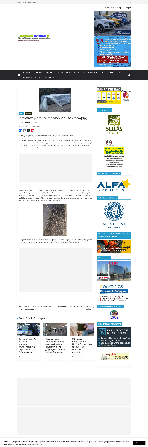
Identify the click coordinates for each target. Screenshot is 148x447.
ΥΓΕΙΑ (102, 73)
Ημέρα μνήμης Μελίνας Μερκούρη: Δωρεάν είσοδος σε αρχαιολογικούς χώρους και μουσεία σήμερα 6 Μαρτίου (55, 345)
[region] (74, 442)
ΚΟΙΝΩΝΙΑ (38, 73)
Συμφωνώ (139, 443)
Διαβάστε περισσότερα (35, 444)
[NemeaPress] (19, 75)
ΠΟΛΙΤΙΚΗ (59, 73)
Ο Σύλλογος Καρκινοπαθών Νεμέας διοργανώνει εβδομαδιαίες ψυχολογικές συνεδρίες (82, 345)
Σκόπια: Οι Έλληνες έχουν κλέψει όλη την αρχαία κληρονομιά (35, 307)
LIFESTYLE (111, 73)
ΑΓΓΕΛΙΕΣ (38, 77)
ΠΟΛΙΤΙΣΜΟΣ (70, 73)
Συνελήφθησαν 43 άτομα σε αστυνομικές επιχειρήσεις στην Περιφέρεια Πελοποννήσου (27, 345)
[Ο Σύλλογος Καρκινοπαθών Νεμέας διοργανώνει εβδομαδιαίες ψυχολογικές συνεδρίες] (82, 324)
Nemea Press (36, 126)
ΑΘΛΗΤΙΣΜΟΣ (92, 73)
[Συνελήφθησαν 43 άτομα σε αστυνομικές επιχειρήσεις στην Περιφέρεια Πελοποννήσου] (28, 324)
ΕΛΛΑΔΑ (21, 113)
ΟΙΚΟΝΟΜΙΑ (49, 73)
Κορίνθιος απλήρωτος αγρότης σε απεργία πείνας (75, 307)
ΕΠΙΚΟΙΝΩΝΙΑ (49, 77)
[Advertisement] (55, 168)
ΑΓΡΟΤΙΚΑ (81, 73)
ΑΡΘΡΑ (120, 73)
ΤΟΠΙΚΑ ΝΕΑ (27, 73)
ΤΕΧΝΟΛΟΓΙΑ (27, 77)
